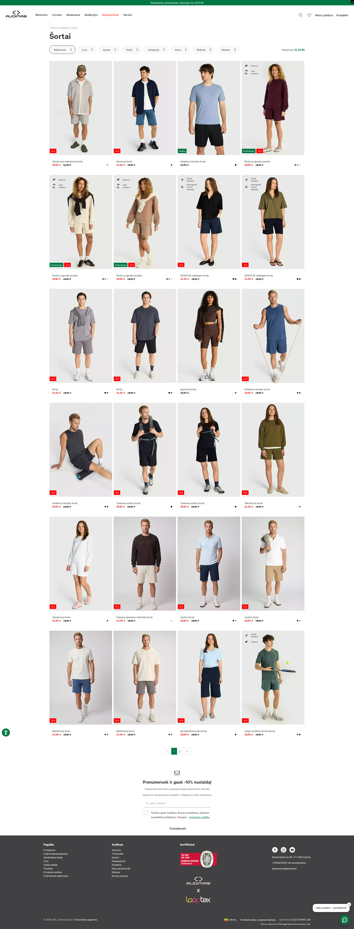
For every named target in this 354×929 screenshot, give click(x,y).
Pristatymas (49, 850)
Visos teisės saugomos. (85, 919)
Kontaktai (116, 864)
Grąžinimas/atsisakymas (56, 853)
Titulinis (53, 27)
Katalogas (64, 27)
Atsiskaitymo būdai (53, 857)
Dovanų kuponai (120, 875)
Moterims (41, 15)
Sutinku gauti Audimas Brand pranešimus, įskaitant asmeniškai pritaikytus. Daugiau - (180, 815)
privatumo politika (199, 817)
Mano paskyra (324, 15)
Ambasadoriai (118, 861)
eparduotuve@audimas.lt (284, 868)
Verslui (127, 15)
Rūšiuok (116, 872)
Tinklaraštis (118, 853)
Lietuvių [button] (232, 919)
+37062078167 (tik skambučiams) (289, 862)
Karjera (115, 857)
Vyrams (57, 15)
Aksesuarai (73, 15)
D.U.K (46, 861)
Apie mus (116, 850)
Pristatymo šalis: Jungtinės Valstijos (258, 919)
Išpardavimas (110, 15)
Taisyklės (48, 868)
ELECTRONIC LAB (301, 919)
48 (299, 49)
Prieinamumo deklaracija (56, 875)
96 (303, 49)
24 (295, 49)
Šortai (74, 27)
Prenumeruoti (178, 828)
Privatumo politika (53, 872)
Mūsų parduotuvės (121, 868)
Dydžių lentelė (50, 864)
